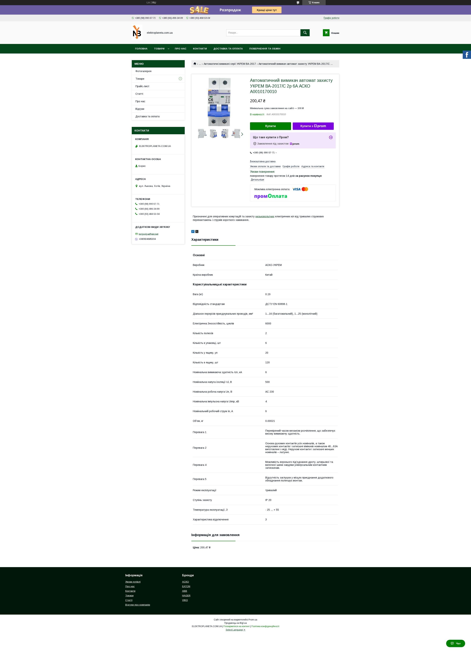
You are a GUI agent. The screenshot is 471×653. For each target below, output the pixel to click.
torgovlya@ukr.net (148, 233)
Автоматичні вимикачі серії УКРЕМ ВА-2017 (230, 63)
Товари (159, 48)
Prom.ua (253, 619)
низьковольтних (264, 216)
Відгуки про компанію (137, 604)
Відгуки (139, 108)
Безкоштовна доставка (262, 161)
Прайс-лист (142, 86)
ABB (184, 591)
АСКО (185, 581)
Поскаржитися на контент (236, 626)
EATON (186, 586)
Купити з (306, 126)
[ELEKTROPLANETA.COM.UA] (137, 39)
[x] (196, 232)
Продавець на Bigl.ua (235, 623)
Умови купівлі (133, 581)
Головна (141, 48)
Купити (270, 126)
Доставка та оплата (228, 48)
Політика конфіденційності (265, 626)
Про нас (180, 48)
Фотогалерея (143, 71)
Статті (139, 93)
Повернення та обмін (264, 48)
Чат (458, 643)
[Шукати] (305, 32)
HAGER (186, 595)
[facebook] (192, 232)
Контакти (200, 48)
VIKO (185, 600)
